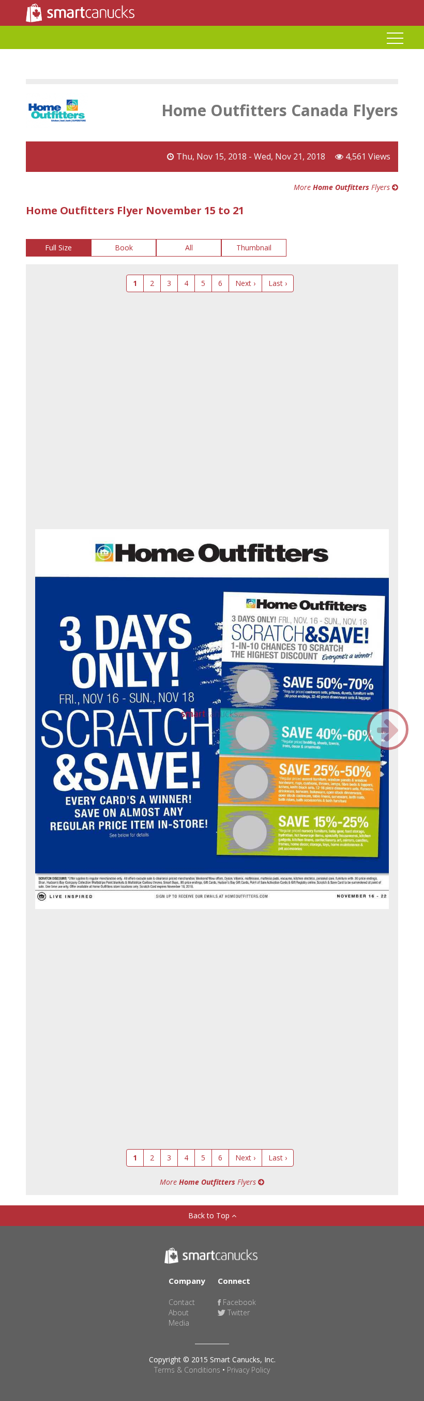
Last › (277, 283)
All (189, 247)
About (179, 1312)
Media (179, 1323)
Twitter (237, 1312)
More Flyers (343, 187)
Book (124, 247)
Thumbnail (253, 247)
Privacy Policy (248, 1370)
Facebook (238, 1302)
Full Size (58, 247)
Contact (182, 1302)
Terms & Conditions (187, 1370)
